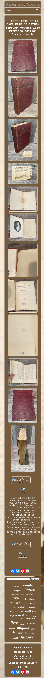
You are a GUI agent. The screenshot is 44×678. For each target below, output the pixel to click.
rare (15, 637)
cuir (13, 607)
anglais (23, 628)
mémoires (20, 619)
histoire (27, 637)
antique (16, 590)
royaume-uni (17, 615)
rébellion (15, 594)
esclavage (22, 633)
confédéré (30, 611)
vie (13, 632)
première (30, 618)
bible (26, 604)
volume (31, 623)
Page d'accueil (22, 648)
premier (15, 586)
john (22, 594)
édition (29, 590)
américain (16, 611)
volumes (16, 603)
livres (32, 603)
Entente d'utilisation (23, 663)
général (31, 633)
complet (27, 585)
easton (13, 619)
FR (26, 667)
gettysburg (29, 594)
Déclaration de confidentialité (23, 657)
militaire (22, 607)
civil (15, 598)
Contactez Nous (22, 652)
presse (12, 628)
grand (34, 616)
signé (31, 599)
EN (19, 667)
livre (14, 623)
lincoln (22, 624)
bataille (32, 608)
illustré (34, 629)
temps (28, 616)
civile (24, 599)
